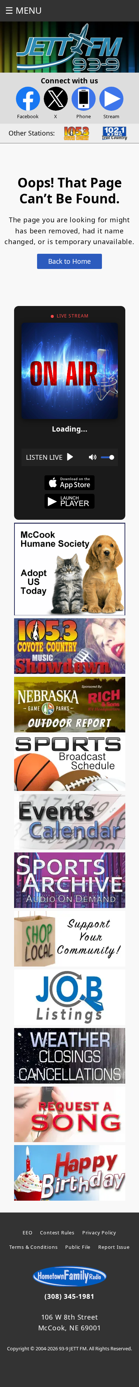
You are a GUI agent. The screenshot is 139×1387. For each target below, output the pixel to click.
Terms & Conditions (33, 1247)
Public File (77, 1247)
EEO (27, 1232)
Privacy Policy (99, 1232)
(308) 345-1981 (69, 1296)
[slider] (107, 457)
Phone (83, 116)
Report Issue (114, 1247)
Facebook (28, 116)
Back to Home (69, 261)
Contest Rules (57, 1232)
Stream (111, 116)
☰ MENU (23, 10)
